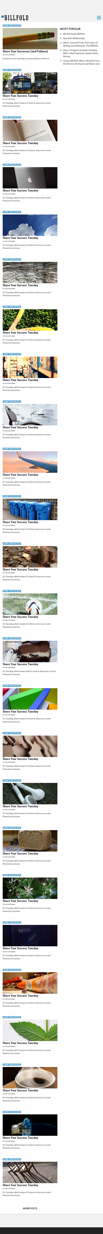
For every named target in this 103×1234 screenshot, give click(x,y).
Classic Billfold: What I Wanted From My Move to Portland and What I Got (81, 62)
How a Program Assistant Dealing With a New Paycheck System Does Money (80, 53)
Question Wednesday (74, 38)
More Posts (30, 1208)
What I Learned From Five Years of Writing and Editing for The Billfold (80, 44)
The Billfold (14, 17)
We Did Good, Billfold (74, 33)
